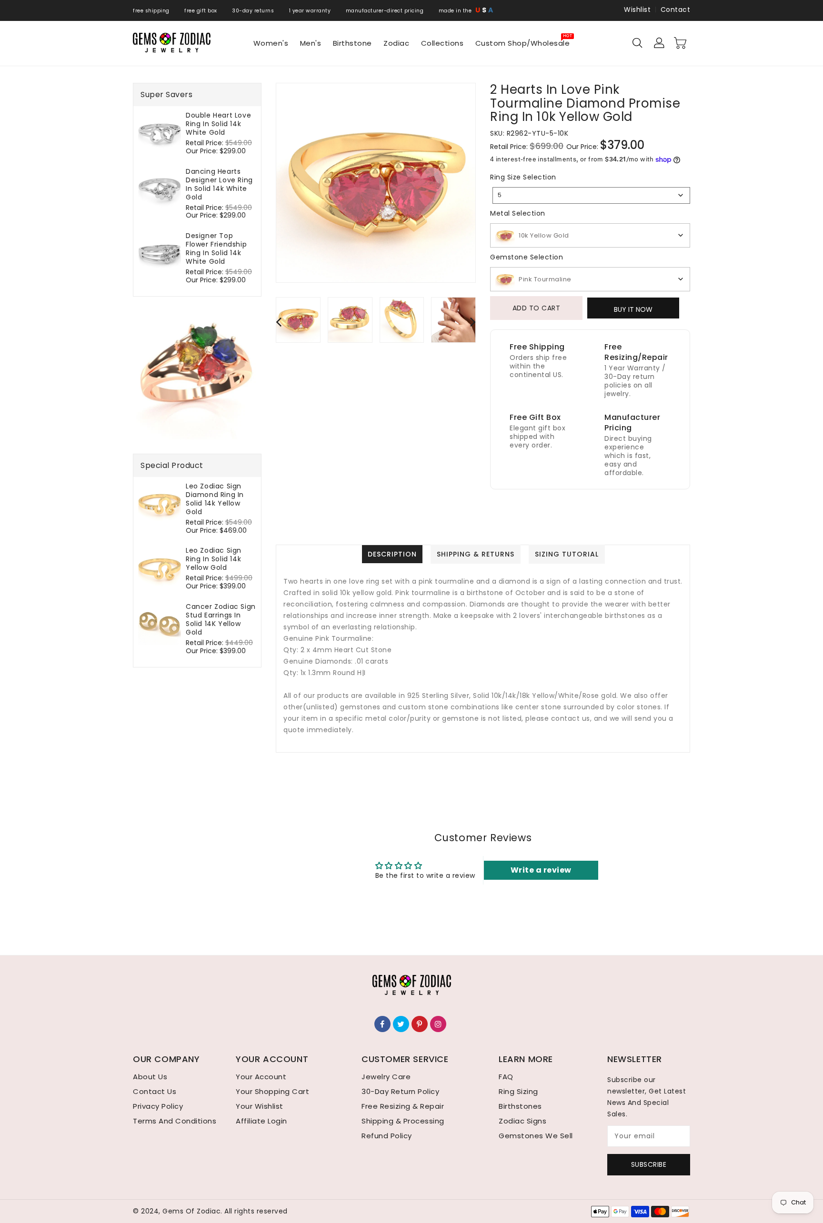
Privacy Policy (158, 1106)
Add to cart (536, 308)
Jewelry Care (386, 1077)
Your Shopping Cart (272, 1091)
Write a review (541, 870)
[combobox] (591, 195)
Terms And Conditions (174, 1121)
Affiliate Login (261, 1121)
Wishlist (637, 9)
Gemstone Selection (526, 257)
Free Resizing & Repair (402, 1106)
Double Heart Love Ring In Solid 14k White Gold (218, 124)
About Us (150, 1077)
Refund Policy (386, 1136)
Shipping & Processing (402, 1121)
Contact (676, 9)
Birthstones (520, 1106)
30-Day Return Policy (400, 1091)
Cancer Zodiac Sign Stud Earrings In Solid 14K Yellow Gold (221, 619)
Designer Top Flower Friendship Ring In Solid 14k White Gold (216, 248)
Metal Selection (517, 213)
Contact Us (154, 1091)
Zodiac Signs (522, 1121)
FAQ (506, 1077)
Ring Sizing (518, 1091)
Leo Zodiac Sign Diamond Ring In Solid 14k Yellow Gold (215, 499)
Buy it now (633, 309)
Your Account (261, 1077)
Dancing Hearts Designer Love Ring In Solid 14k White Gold (219, 184)
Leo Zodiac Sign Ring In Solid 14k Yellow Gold (213, 559)
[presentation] (278, 321)
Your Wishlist (259, 1106)
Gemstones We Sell (536, 1136)
